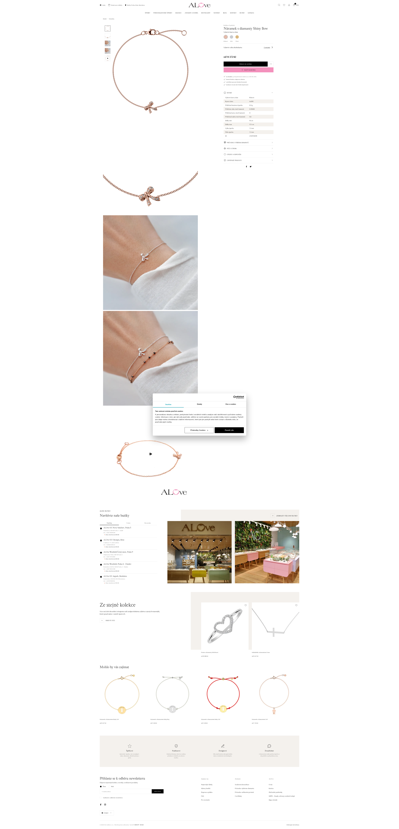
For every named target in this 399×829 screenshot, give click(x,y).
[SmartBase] (139, 824)
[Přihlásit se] (289, 5)
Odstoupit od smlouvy (292, 825)
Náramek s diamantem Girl (260, 719)
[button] (248, 93)
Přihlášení (157, 791)
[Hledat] (279, 5)
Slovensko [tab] (147, 523)
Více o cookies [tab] (230, 404)
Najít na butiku (250, 70)
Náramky (111, 19)
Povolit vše (229, 430)
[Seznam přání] (284, 5)
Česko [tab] (128, 523)
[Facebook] (101, 805)
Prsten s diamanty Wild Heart (209, 652)
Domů (105, 19)
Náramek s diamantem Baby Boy (159, 719)
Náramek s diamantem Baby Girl (109, 719)
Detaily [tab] (199, 404)
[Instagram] (105, 805)
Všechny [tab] (109, 523)
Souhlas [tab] (168, 404)
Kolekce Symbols (229, 25)
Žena (104, 786)
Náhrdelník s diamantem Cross (261, 652)
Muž (112, 786)
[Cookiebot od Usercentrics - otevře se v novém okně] (235, 397)
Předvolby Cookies (198, 430)
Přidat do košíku (245, 64)
